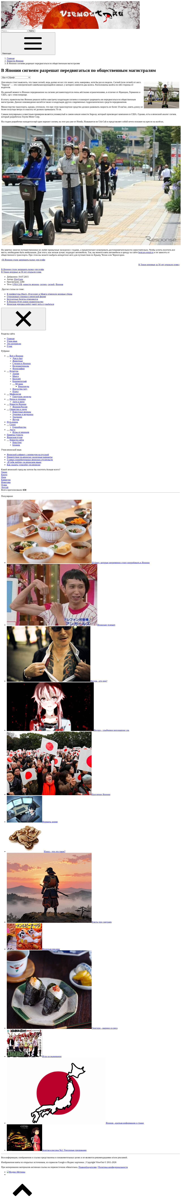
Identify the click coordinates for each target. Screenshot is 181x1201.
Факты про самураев (102, 922)
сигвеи (43, 284)
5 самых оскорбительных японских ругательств (30, 459)
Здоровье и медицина (22, 414)
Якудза (15, 419)
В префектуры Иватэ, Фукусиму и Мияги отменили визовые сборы (39, 294)
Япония (59, 284)
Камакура (5, 480)
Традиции (17, 417)
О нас (9, 346)
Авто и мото (18, 401)
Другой (4, 487)
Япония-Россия (19, 407)
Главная (10, 338)
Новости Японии (18, 404)
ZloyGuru (18, 279)
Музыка (19, 384)
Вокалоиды (23, 386)
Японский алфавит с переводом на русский (28, 454)
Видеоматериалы (20, 366)
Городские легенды (21, 396)
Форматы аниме (50, 822)
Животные (17, 361)
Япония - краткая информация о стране (125, 1123)
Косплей (16, 379)
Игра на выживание (52, 1056)
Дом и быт (17, 358)
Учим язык (12, 341)
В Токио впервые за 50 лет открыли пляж (21, 272)
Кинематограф (19, 381)
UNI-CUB (17, 284)
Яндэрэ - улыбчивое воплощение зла (111, 730)
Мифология (15, 394)
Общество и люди (18, 409)
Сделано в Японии (21, 363)
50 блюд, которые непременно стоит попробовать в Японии (121, 562)
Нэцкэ (15, 391)
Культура (14, 371)
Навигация (7, 53)
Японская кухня (14, 437)
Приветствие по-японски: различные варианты (29, 457)
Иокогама (5, 482)
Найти (31, 31)
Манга (15, 376)
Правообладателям (87, 1167)
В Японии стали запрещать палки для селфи (22, 269)
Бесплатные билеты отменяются (22, 299)
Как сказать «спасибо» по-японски (23, 465)
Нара (3, 477)
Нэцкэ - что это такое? (54, 851)
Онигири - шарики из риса (105, 1028)
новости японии (31, 284)
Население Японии (101, 794)
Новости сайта (17, 440)
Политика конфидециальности (113, 1167)
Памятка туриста (15, 435)
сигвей (51, 284)
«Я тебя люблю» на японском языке (24, 462)
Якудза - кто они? (98, 681)
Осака (4, 485)
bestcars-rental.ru (145, 252)
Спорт (13, 424)
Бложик (16, 445)
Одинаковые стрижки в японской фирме (26, 296)
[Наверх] (22, 1198)
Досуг (12, 429)
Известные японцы (21, 412)
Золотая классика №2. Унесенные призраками (64, 1150)
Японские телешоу (106, 625)
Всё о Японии (16, 356)
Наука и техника (18, 399)
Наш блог (17, 442)
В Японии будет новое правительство (25, 301)
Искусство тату (19, 389)
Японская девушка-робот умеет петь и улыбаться (30, 304)
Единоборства (19, 427)
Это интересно (14, 343)
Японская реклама (51, 949)
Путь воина (12, 422)
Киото (4, 474)
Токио (4, 472)
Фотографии (18, 368)
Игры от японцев (20, 432)
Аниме (15, 373)
